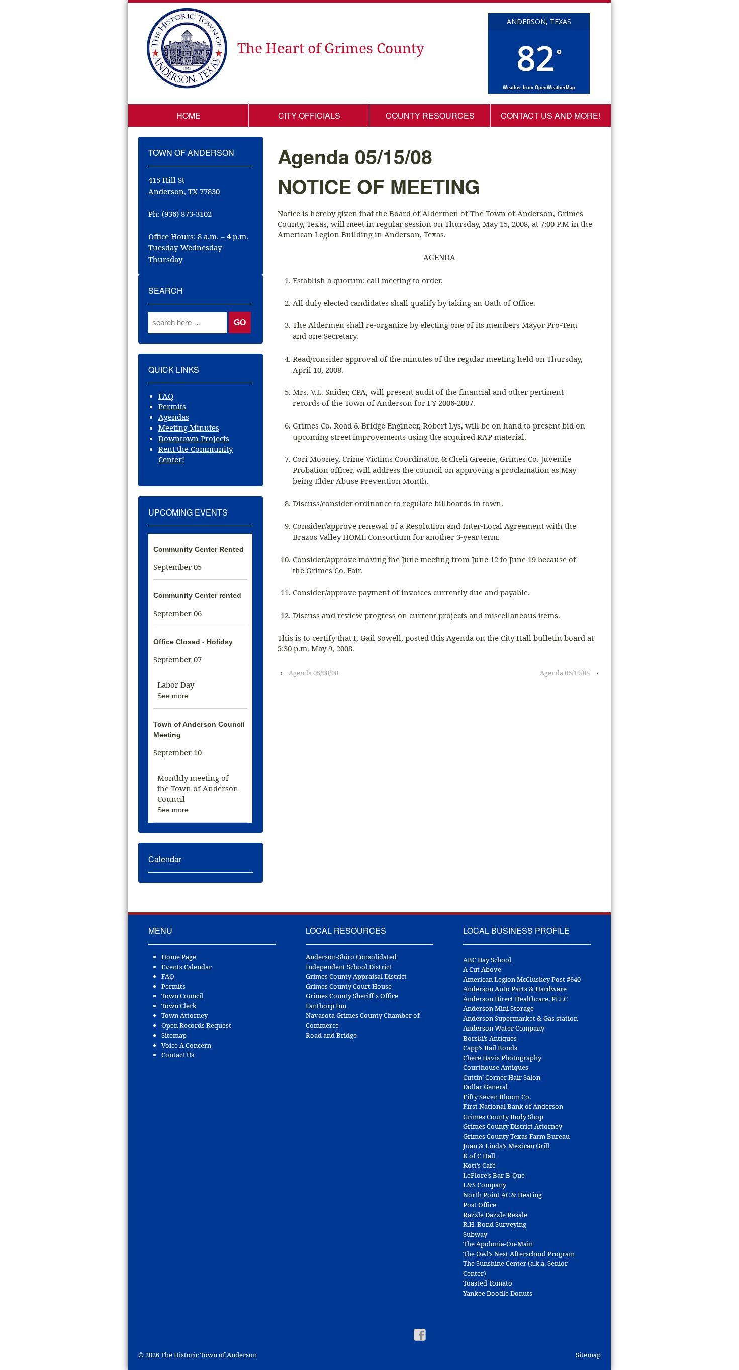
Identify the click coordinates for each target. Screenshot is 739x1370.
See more (173, 696)
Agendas (173, 417)
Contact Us (177, 1054)
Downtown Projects (193, 438)
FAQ (165, 396)
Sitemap (174, 1035)
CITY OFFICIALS (309, 115)
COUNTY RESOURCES (430, 115)
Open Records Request (196, 1025)
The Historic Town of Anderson (208, 1354)
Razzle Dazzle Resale (495, 1214)
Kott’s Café (479, 1165)
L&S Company (484, 1184)
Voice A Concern (186, 1045)
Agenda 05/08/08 (313, 672)
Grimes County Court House (349, 986)
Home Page (178, 956)
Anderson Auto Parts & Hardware (515, 988)
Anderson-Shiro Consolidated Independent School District (351, 961)
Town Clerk (179, 1005)
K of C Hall (479, 1155)
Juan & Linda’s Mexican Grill (506, 1145)
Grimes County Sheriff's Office (352, 995)
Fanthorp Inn (326, 1005)
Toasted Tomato (487, 1283)
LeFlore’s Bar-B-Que (494, 1175)
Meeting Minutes (188, 427)
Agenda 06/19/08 (565, 672)
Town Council (182, 995)
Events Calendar (186, 966)
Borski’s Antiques (490, 1038)
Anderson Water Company (503, 1028)
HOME (188, 115)
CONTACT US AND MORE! (550, 115)
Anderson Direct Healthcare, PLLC (515, 998)
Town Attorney (184, 1015)
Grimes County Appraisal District (356, 976)
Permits (172, 406)
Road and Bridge (331, 1035)
